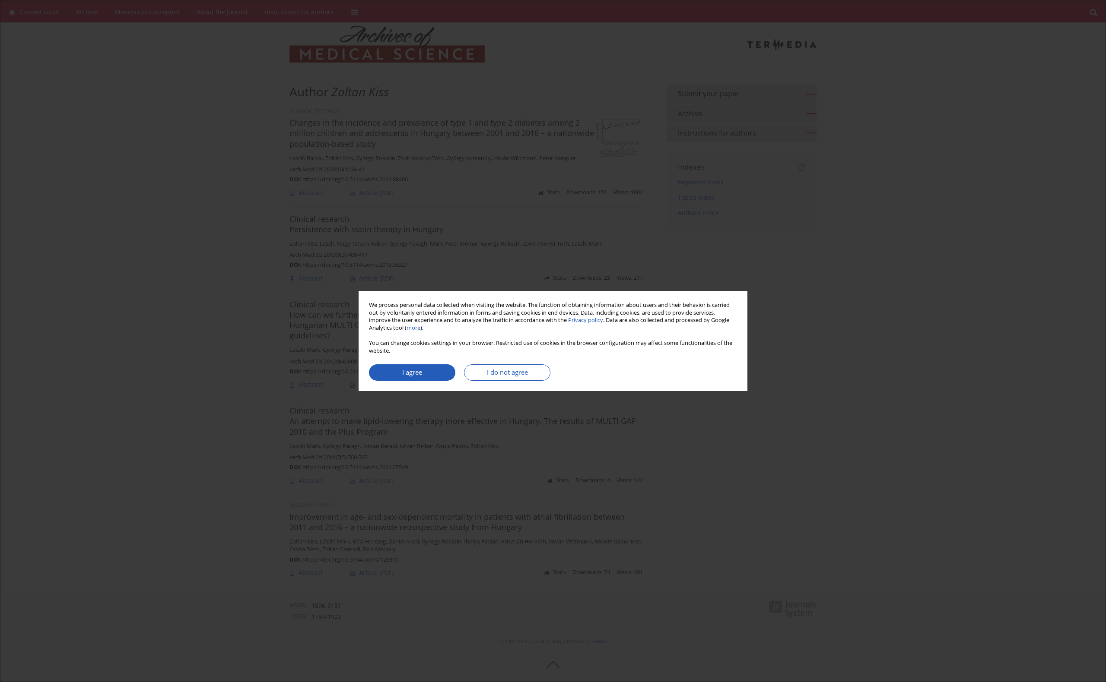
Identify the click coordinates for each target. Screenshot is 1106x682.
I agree (412, 372)
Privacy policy (585, 320)
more (413, 328)
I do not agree (507, 372)
